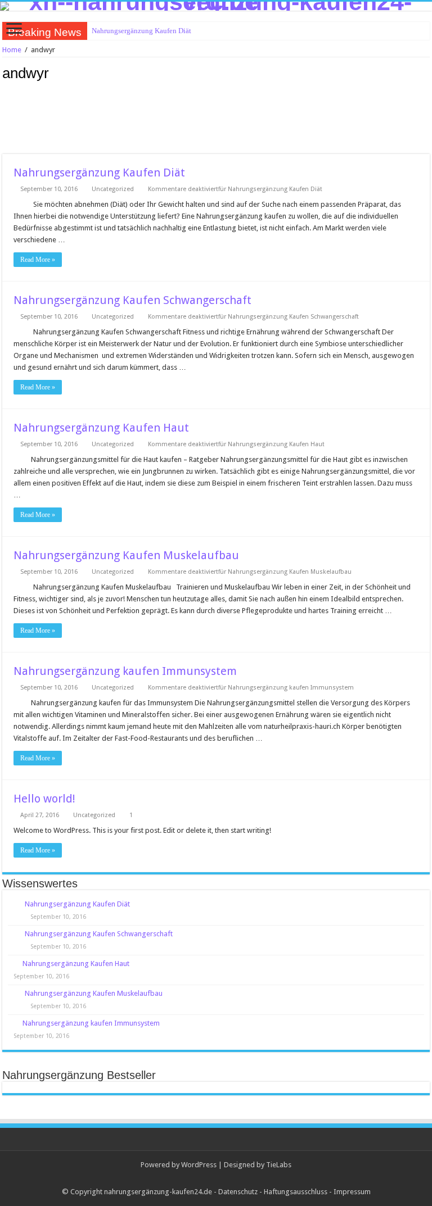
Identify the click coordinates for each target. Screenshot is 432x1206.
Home (11, 50)
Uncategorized (113, 189)
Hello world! (44, 798)
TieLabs (278, 1164)
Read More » (37, 260)
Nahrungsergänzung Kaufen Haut (101, 427)
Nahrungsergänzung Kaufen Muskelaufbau (126, 555)
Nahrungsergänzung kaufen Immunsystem (125, 671)
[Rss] (216, 1178)
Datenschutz (238, 1191)
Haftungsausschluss (295, 1191)
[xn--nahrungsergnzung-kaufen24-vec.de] (216, 6)
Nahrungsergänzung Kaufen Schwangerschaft (132, 300)
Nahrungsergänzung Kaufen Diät (141, 30)
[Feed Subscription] (427, 72)
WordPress (199, 1164)
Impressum (352, 1191)
